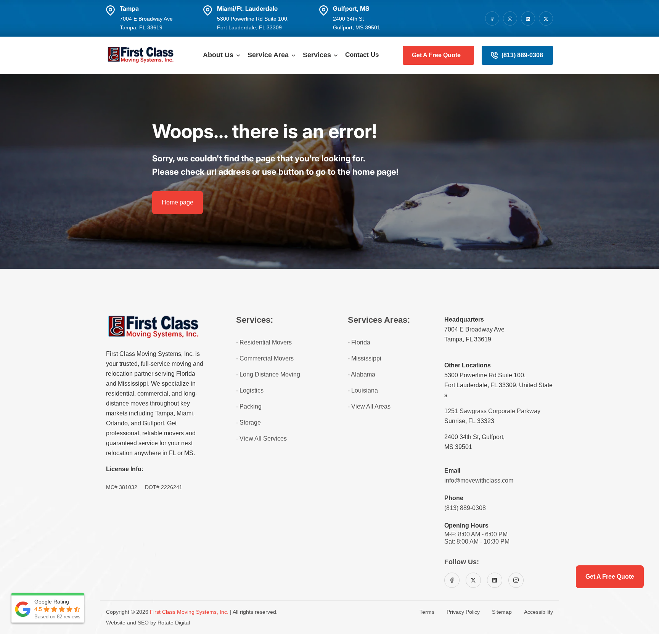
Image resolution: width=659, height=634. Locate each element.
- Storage (248, 422)
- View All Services (261, 438)
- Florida (359, 342)
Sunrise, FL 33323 (469, 421)
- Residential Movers (264, 342)
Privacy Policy (463, 612)
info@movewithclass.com (478, 480)
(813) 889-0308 (522, 55)
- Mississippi (364, 358)
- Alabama (361, 374)
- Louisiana (363, 390)
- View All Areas (369, 406)
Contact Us (362, 54)
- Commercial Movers (265, 358)
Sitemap (502, 612)
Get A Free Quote (436, 55)
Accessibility (538, 612)
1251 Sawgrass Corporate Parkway (492, 411)
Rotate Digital (174, 623)
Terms (427, 612)
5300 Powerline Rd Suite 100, (485, 375)
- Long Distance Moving (268, 374)
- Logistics (250, 390)
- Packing (249, 406)
